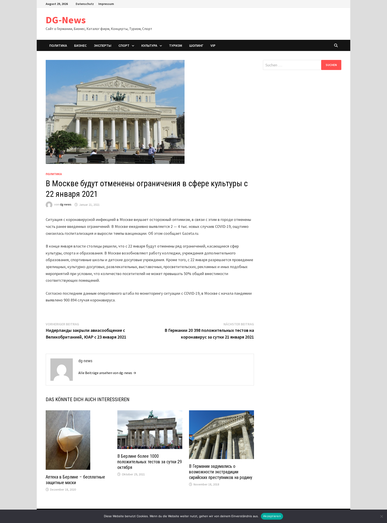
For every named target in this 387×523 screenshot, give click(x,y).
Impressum (106, 4)
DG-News (66, 20)
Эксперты (102, 45)
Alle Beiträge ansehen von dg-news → (107, 373)
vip (213, 45)
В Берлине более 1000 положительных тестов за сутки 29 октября (149, 461)
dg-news (65, 205)
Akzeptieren (272, 516)
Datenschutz (85, 4)
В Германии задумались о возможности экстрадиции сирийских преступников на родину (220, 472)
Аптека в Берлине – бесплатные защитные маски (75, 479)
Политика (58, 45)
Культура (149, 45)
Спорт (123, 45)
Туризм (175, 45)
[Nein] (381, 516)
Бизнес (80, 45)
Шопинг (196, 45)
